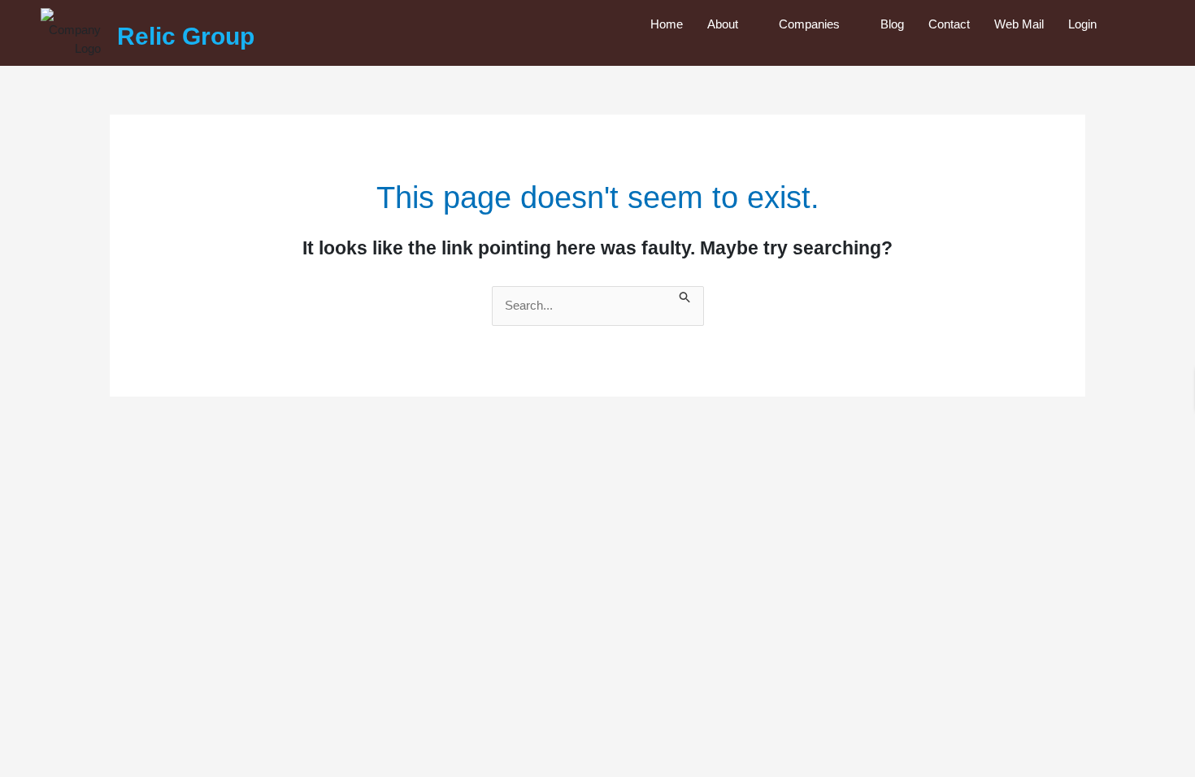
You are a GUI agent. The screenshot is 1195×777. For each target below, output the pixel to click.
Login (1082, 24)
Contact (949, 24)
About (722, 24)
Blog (892, 24)
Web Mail (1019, 24)
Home (666, 24)
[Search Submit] (685, 295)
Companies (809, 24)
